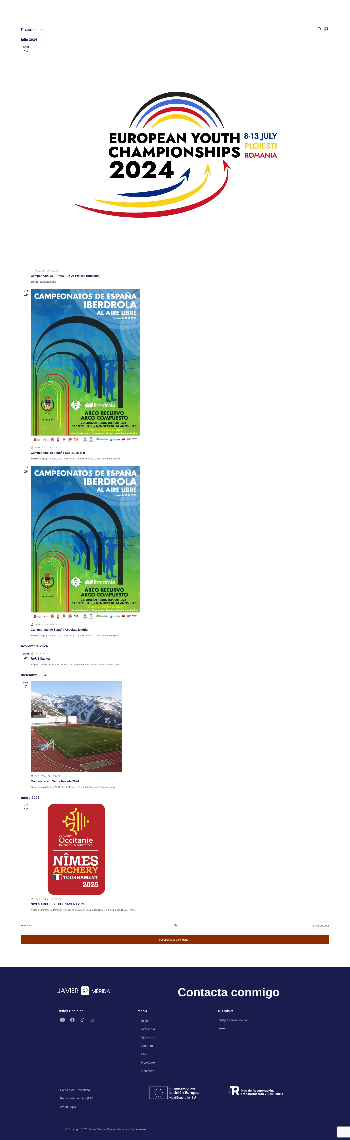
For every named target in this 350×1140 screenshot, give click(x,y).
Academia (148, 1029)
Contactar (148, 1071)
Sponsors (147, 1037)
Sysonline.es (138, 1129)
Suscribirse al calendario (173, 939)
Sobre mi (147, 1046)
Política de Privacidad (75, 1090)
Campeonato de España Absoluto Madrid (59, 629)
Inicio (145, 1020)
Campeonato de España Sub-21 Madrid (58, 452)
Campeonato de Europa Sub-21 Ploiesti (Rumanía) (65, 275)
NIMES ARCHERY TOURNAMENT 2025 (58, 904)
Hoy (175, 925)
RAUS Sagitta (40, 658)
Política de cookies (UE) (76, 1098)
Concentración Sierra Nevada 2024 (55, 781)
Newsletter (148, 1062)
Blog (144, 1054)
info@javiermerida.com (233, 1020)
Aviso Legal (68, 1107)
